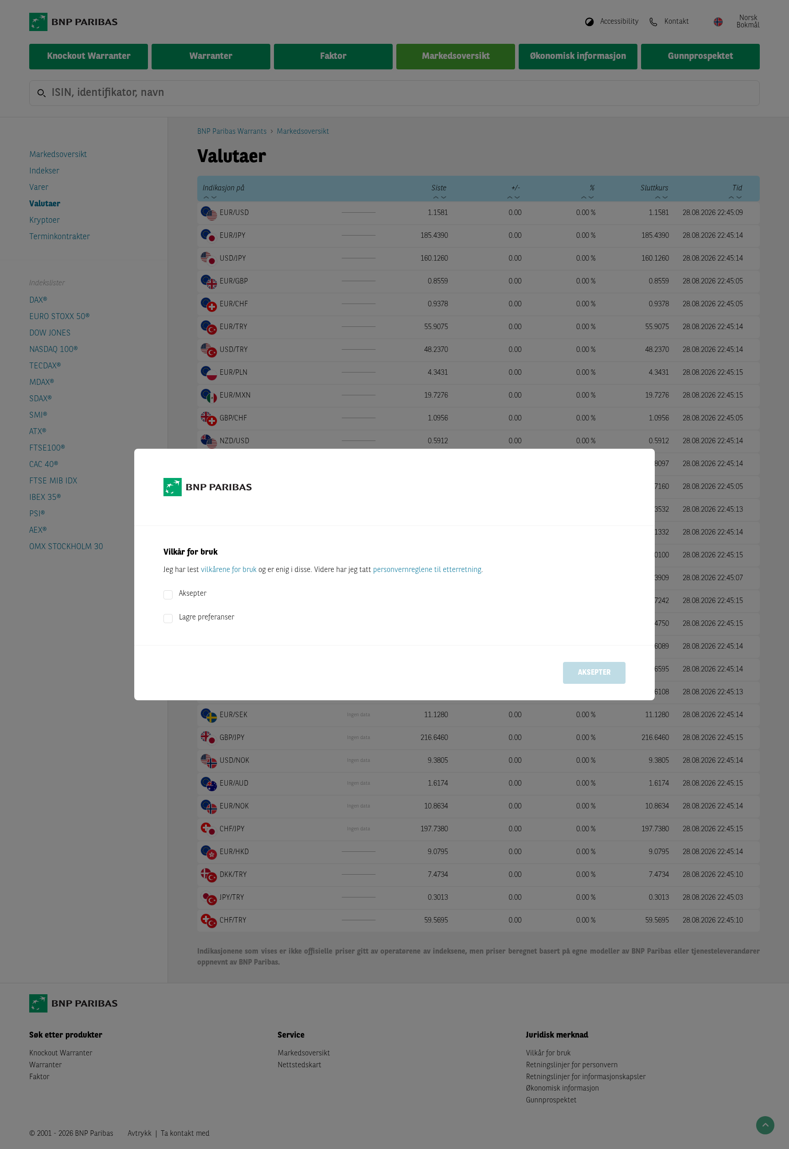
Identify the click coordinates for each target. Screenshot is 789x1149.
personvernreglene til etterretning (427, 570)
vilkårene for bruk (229, 570)
